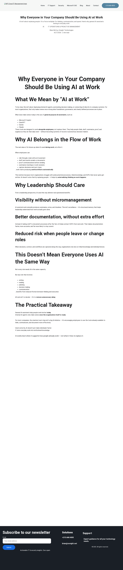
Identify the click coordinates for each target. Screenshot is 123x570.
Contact (96, 5)
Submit (9, 547)
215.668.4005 (110, 5)
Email (4, 537)
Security (61, 5)
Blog (81, 5)
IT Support (51, 5)
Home (43, 5)
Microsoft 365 (72, 5)
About (88, 5)
